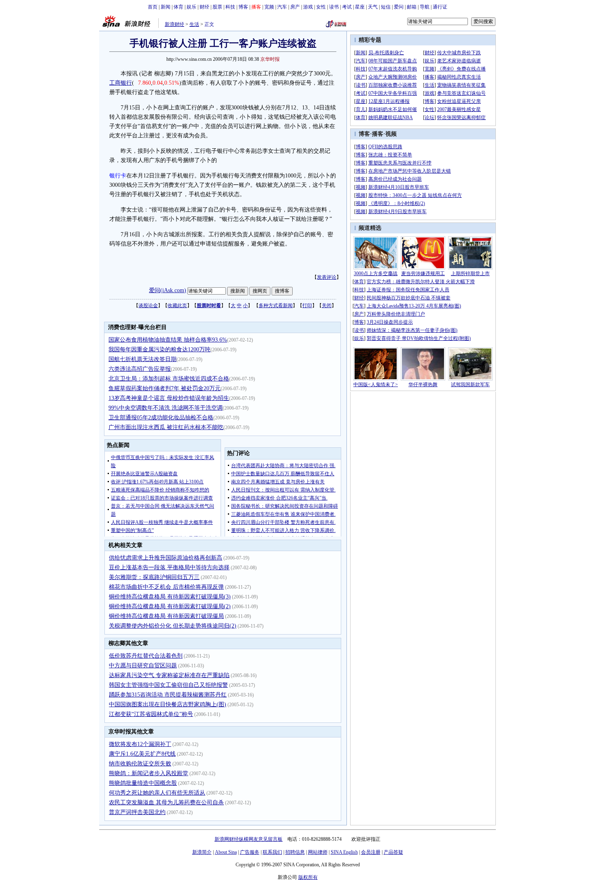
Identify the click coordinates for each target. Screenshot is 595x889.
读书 (334, 7)
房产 (295, 7)
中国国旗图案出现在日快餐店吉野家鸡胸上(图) (167, 704)
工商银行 (120, 83)
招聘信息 (295, 852)
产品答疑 (393, 852)
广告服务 (249, 852)
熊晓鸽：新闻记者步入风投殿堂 (148, 773)
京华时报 (270, 59)
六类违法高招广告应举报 (139, 369)
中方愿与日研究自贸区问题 (143, 665)
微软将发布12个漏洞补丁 (140, 744)
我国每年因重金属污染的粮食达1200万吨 (159, 349)
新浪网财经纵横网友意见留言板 (249, 839)
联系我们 (272, 852)
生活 (194, 24)
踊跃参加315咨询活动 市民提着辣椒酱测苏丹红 (168, 695)
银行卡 (117, 176)
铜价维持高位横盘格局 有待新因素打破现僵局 (166, 616)
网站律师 (317, 852)
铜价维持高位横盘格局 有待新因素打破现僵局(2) (170, 606)
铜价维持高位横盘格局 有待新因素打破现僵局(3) (170, 597)
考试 (347, 7)
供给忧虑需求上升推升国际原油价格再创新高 (165, 558)
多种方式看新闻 (276, 305)
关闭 (327, 305)
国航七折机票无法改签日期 (142, 359)
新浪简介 (202, 852)
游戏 (308, 7)
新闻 (165, 7)
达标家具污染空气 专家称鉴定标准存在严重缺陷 (169, 675)
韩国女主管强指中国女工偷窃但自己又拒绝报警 (168, 685)
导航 (424, 7)
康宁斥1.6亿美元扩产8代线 (142, 754)
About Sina (226, 852)
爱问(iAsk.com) (167, 290)
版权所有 (308, 877)
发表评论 (326, 277)
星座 (360, 7)
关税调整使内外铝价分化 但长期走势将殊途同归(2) (172, 626)
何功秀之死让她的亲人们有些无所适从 (157, 793)
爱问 (399, 7)
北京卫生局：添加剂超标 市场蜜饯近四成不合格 (168, 379)
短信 (386, 7)
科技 (230, 7)
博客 (243, 7)
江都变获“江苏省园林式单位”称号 (151, 714)
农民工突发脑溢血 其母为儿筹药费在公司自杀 (166, 802)
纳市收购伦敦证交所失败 (140, 764)
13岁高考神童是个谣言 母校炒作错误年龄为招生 (168, 398)
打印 (307, 305)
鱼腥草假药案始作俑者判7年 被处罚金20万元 (164, 388)
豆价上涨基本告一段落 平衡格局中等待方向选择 (169, 567)
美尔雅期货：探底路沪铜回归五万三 (154, 577)
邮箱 (411, 7)
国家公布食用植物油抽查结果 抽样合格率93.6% (167, 340)
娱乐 (191, 7)
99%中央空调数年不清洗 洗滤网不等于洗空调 (165, 408)
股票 (217, 7)
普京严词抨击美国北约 (137, 812)
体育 (178, 7)
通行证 (440, 7)
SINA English (344, 852)
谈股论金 (148, 305)
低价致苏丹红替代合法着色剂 (146, 656)
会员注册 (370, 852)
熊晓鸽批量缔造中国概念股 (143, 783)
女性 (321, 7)
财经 (204, 7)
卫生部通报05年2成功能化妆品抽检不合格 (160, 418)
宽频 (269, 7)
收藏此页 (177, 305)
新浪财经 (174, 24)
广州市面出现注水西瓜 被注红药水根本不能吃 (165, 427)
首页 (152, 7)
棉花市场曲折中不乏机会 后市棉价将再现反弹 (166, 587)
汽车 (282, 7)
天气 (373, 7)
